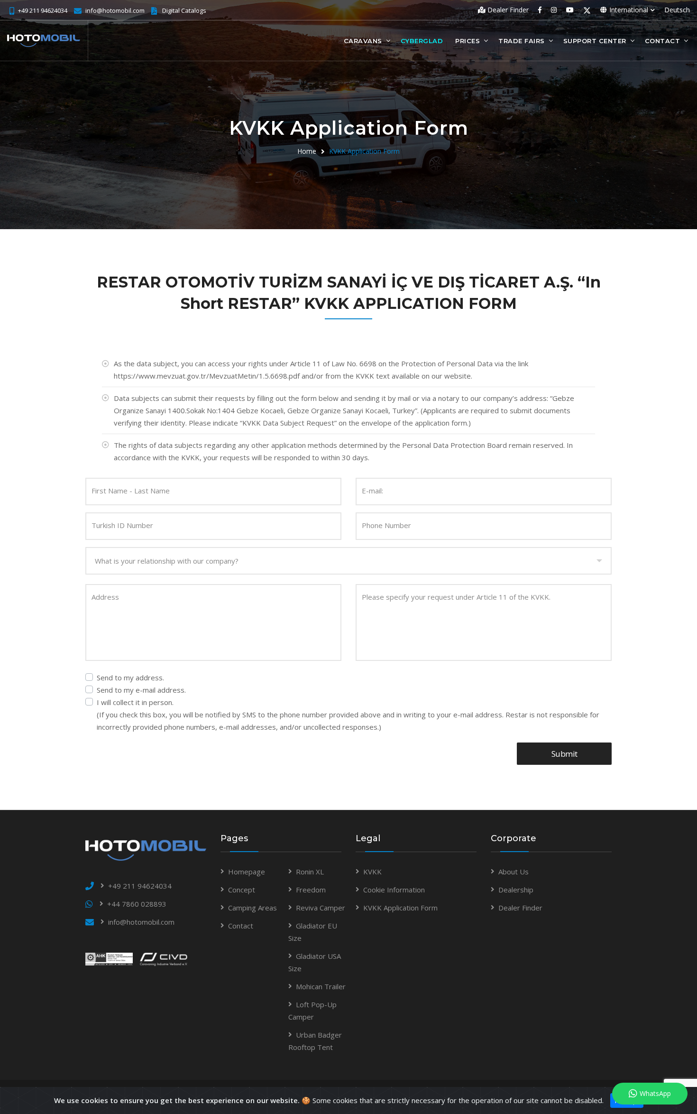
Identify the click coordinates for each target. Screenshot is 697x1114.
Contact (662, 41)
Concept (241, 889)
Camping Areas (252, 907)
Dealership (515, 889)
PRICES (467, 41)
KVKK (372, 871)
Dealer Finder (507, 9)
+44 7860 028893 (136, 904)
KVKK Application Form (364, 151)
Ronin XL (310, 871)
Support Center (594, 41)
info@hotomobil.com (115, 10)
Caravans (363, 41)
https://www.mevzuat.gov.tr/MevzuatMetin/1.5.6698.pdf (207, 376)
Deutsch (677, 9)
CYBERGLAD (422, 41)
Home (306, 151)
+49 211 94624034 (42, 10)
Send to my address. (130, 677)
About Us (513, 871)
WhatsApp (655, 1093)
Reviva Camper (320, 907)
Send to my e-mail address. (141, 690)
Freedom (311, 889)
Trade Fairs (521, 41)
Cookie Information (394, 889)
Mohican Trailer (321, 986)
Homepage (246, 871)
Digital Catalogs (184, 10)
